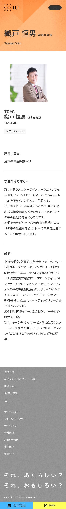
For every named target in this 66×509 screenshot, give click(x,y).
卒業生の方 (10, 386)
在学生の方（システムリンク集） (20, 379)
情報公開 (9, 372)
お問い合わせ (11, 440)
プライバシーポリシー (15, 419)
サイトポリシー (12, 411)
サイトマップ (10, 426)
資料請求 (9, 432)
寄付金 (8, 446)
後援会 (8, 453)
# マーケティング (15, 131)
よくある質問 (11, 393)
